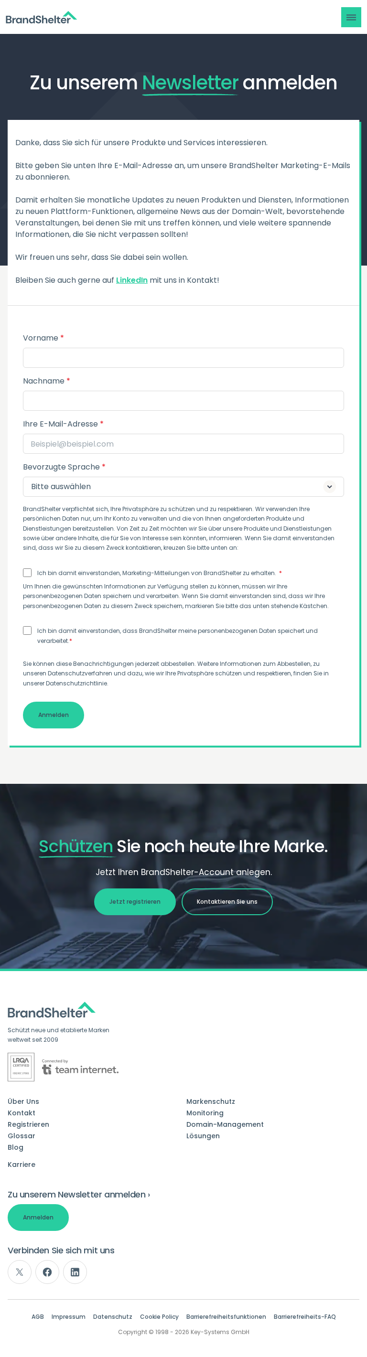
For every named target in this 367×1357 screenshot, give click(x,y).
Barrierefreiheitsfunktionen (226, 1317)
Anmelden (38, 1217)
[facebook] (47, 1272)
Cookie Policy (159, 1317)
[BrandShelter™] (41, 17)
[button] (351, 17)
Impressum (69, 1317)
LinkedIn (132, 280)
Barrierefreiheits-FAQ (305, 1317)
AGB (38, 1317)
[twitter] (20, 1272)
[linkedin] (75, 1272)
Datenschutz (112, 1317)
